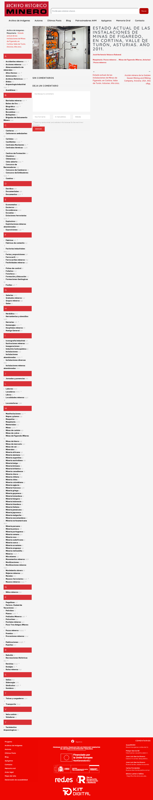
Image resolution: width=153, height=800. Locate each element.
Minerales (10, 449)
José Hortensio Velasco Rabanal (107, 55)
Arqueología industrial (16, 84)
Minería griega (12, 491)
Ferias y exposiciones (15, 254)
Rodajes (9, 667)
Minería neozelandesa (15, 518)
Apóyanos (9, 761)
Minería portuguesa (14, 532)
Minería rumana (12, 534)
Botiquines (10, 115)
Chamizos (10, 156)
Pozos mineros (12, 630)
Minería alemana (13, 455)
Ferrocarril (10, 257)
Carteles (10, 139)
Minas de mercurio (14, 444)
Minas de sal (11, 447)
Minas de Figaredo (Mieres (17, 436)
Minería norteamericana (16, 521)
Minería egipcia (12, 485)
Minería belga (12, 463)
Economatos (11, 205)
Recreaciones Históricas (16, 658)
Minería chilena (12, 477)
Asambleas (10, 90)
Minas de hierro (12, 441)
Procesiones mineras (15, 636)
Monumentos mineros (15, 559)
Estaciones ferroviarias (16, 216)
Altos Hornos (11, 73)
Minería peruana (13, 526)
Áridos (8, 82)
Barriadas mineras (14, 101)
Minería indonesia (13, 501)
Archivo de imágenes (15, 30)
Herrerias (10, 322)
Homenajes (11, 325)
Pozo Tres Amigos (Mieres (17, 625)
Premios (9, 633)
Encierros (10, 207)
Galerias (9, 295)
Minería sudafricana (14, 540)
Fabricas (9, 240)
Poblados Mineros (14, 617)
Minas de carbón (13, 430)
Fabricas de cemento (15, 243)
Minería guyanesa (13, 493)
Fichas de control (13, 268)
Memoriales (11, 425)
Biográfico (10, 107)
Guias (8, 303)
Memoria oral (10, 768)
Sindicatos (10, 685)
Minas (8, 428)
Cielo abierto (11, 162)
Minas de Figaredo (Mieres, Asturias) (134, 60)
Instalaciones (12, 352)
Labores (9, 389)
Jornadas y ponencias (15, 379)
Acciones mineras (13, 64)
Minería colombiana (14, 482)
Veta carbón (11, 714)
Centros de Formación (15, 153)
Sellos (8, 680)
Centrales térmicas (14, 148)
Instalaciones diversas (16, 360)
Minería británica (13, 469)
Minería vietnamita (14, 551)
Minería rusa (11, 537)
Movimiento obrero (14, 570)
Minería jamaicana (14, 510)
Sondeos (10, 688)
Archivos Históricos (14, 79)
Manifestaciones (13, 414)
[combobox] (95, 11)
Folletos (9, 271)
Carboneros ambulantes (16, 133)
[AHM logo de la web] (26, 8)
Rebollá (9, 655)
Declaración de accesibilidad (16, 780)
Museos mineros (13, 582)
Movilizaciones (12, 562)
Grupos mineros (13, 301)
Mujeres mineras (13, 573)
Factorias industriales (15, 249)
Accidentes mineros (14, 61)
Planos (9, 614)
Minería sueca (12, 543)
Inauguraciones (12, 346)
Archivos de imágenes (13, 745)
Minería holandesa (14, 496)
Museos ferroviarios (14, 579)
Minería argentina (13, 458)
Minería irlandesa (13, 504)
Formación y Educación (16, 277)
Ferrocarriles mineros (15, 260)
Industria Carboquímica (16, 349)
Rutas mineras (12, 669)
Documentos (11, 194)
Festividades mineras (15, 263)
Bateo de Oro (12, 104)
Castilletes (11, 142)
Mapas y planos (12, 416)
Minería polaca (12, 529)
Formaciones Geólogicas (17, 279)
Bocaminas (10, 112)
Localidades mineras (15, 397)
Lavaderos (10, 392)
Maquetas (10, 419)
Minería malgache (13, 515)
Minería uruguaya (13, 548)
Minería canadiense (14, 471)
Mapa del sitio (10, 776)
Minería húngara (13, 499)
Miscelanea (11, 557)
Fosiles (9, 285)
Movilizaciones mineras (16, 565)
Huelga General (13, 331)
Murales (9, 576)
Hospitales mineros (14, 328)
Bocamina (10, 109)
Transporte (11, 704)
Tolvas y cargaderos (15, 698)
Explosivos (10, 221)
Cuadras (9, 178)
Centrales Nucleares (15, 145)
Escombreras (11, 210)
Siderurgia (10, 682)
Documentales (12, 191)
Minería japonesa (13, 512)
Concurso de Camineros (16, 170)
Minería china (11, 480)
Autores (8, 749)
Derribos (10, 189)
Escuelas (10, 213)
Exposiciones (12, 230)
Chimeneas (11, 159)
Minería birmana (13, 466)
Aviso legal (9, 772)
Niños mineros (12, 592)
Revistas (9, 664)
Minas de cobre (12, 433)
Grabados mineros (14, 298)
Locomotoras (12, 403)
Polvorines (10, 619)
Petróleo (10, 611)
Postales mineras (13, 622)
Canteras (10, 131)
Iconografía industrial (15, 341)
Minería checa (12, 474)
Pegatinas (10, 602)
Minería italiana (12, 507)
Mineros (9, 554)
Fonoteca (10, 274)
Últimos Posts (10, 753)
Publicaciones (12, 642)
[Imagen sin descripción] (61, 47)
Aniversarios (11, 76)
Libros (8, 395)
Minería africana (13, 452)
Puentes (9, 645)
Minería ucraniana (13, 545)
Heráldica (10, 314)
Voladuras (10, 717)
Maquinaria (11, 33)
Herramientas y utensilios (17, 316)
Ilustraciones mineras (15, 343)
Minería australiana (14, 460)
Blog (6, 757)
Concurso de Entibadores (17, 173)
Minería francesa (13, 488)
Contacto (8, 764)
